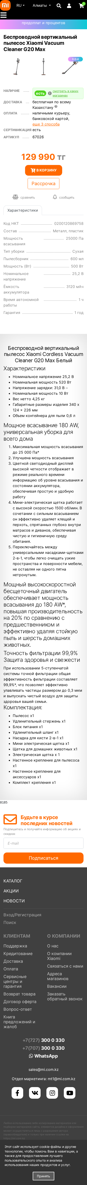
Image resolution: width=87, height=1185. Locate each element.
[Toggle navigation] (5, 15)
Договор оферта (19, 1001)
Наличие (11, 91)
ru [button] (19, 5)
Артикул (11, 137)
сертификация (17, 130)
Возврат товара (19, 993)
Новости (14, 900)
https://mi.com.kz (14, 1138)
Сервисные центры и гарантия (14, 981)
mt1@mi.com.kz (61, 1078)
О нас (52, 945)
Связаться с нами (65, 966)
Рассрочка (43, 183)
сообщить (66, 197)
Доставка (12, 102)
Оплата (10, 968)
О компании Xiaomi (59, 956)
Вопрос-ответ (17, 1009)
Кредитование (17, 953)
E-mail (13, 843)
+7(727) (43, 1040)
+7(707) (43, 1048)
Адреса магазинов (57, 976)
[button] (41, 5)
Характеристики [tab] (22, 210)
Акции (11, 890)
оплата (10, 113)
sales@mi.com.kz (44, 1069)
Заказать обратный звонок (65, 996)
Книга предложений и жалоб (19, 1021)
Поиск (9, 922)
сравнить (27, 197)
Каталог (12, 880)
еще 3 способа (46, 124)
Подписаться (43, 858)
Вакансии (57, 986)
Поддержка (15, 945)
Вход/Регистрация (22, 914)
